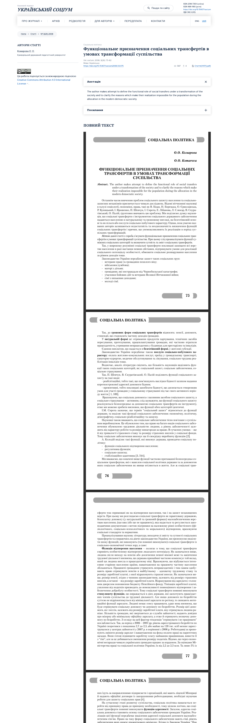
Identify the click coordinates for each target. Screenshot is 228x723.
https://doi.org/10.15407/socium (197, 9)
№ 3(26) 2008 (47, 34)
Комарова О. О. (25, 51)
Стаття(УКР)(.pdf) (203, 66)
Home (23, 34)
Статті (33, 34)
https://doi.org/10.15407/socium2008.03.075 (103, 66)
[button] (158, 8)
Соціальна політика (92, 45)
